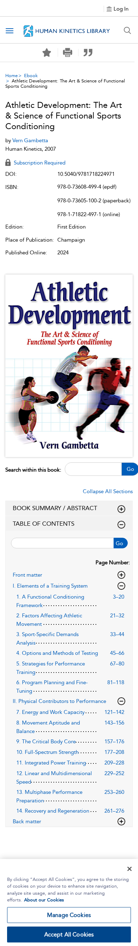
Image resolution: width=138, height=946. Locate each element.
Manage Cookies (69, 915)
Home (11, 75)
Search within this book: (33, 470)
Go (119, 543)
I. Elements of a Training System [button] (50, 586)
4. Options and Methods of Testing (57, 653)
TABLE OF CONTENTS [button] (43, 523)
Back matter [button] (27, 821)
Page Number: (113, 562)
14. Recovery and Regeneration (52, 811)
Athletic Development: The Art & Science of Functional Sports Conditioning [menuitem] (65, 83)
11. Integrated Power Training (51, 763)
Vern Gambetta (30, 140)
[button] (67, 52)
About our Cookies (44, 899)
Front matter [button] (27, 575)
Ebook (31, 75)
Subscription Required (38, 163)
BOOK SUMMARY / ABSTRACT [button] (55, 508)
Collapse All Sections (108, 491)
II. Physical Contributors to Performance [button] (59, 701)
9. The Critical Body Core (46, 741)
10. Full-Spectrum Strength (47, 752)
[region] (69, 902)
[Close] (129, 869)
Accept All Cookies (69, 934)
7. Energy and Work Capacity (50, 712)
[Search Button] (127, 30)
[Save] (47, 52)
